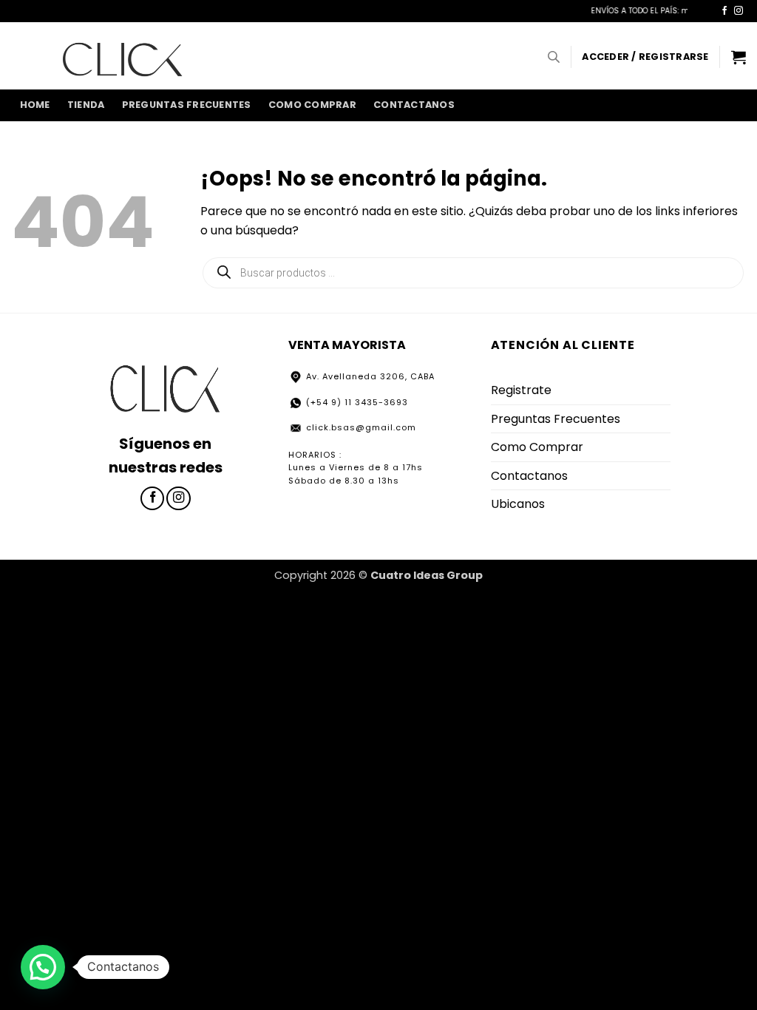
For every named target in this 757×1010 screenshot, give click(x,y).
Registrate (521, 390)
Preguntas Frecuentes (186, 104)
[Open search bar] (554, 57)
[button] (645, 57)
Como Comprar (312, 104)
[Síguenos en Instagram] (738, 11)
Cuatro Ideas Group (426, 575)
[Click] (123, 55)
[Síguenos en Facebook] (724, 11)
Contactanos (414, 104)
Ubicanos (518, 503)
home (35, 104)
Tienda (86, 104)
